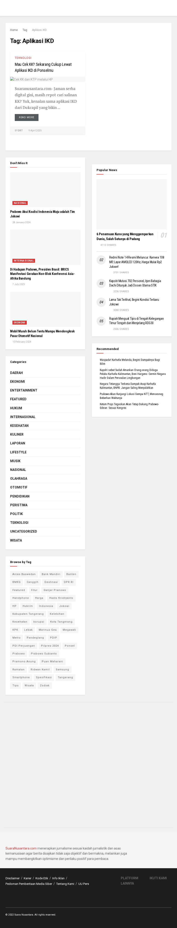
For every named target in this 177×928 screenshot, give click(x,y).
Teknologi (23, 58)
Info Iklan (58, 878)
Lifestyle (18, 452)
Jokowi (64, 606)
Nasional (20, 203)
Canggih (32, 582)
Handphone (20, 598)
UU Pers (83, 884)
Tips (15, 685)
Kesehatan (19, 426)
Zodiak (45, 685)
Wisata (16, 540)
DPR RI (69, 582)
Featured (18, 399)
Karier (27, 878)
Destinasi (51, 582)
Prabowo (18, 653)
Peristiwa (18, 505)
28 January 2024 (21, 222)
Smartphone (21, 677)
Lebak (28, 629)
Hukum (16, 408)
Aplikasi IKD (39, 30)
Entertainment (23, 390)
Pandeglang (35, 637)
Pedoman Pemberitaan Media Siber (29, 884)
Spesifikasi (44, 677)
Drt (20, 130)
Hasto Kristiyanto (61, 598)
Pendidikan (20, 496)
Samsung (62, 669)
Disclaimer (13, 878)
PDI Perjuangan (23, 645)
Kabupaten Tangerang (28, 613)
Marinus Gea (48, 629)
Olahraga (18, 478)
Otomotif (18, 487)
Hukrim (28, 606)
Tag (25, 30)
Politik (16, 514)
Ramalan (18, 669)
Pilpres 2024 (50, 645)
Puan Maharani (52, 661)
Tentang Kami (65, 884)
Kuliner (17, 434)
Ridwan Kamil (40, 669)
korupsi (38, 621)
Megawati (69, 629)
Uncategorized (23, 531)
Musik (15, 461)
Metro (16, 637)
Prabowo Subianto (44, 653)
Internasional (24, 260)
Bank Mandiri (51, 574)
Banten (71, 574)
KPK (15, 629)
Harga (39, 598)
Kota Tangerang (61, 621)
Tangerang (65, 677)
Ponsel (70, 645)
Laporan (17, 443)
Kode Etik (41, 878)
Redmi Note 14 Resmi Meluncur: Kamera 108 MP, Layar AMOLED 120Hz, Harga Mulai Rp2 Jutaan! (136, 262)
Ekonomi (19, 322)
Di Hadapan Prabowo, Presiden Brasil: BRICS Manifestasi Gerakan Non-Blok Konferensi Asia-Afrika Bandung (42, 274)
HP (14, 606)
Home (14, 30)
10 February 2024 (21, 341)
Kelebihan (57, 613)
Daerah (16, 373)
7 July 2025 (18, 284)
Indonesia (46, 606)
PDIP (53, 637)
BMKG (16, 582)
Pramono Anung (24, 661)
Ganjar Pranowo (55, 590)
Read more (26, 117)
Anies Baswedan (24, 574)
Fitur (34, 590)
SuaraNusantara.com (21, 848)
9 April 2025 (35, 130)
